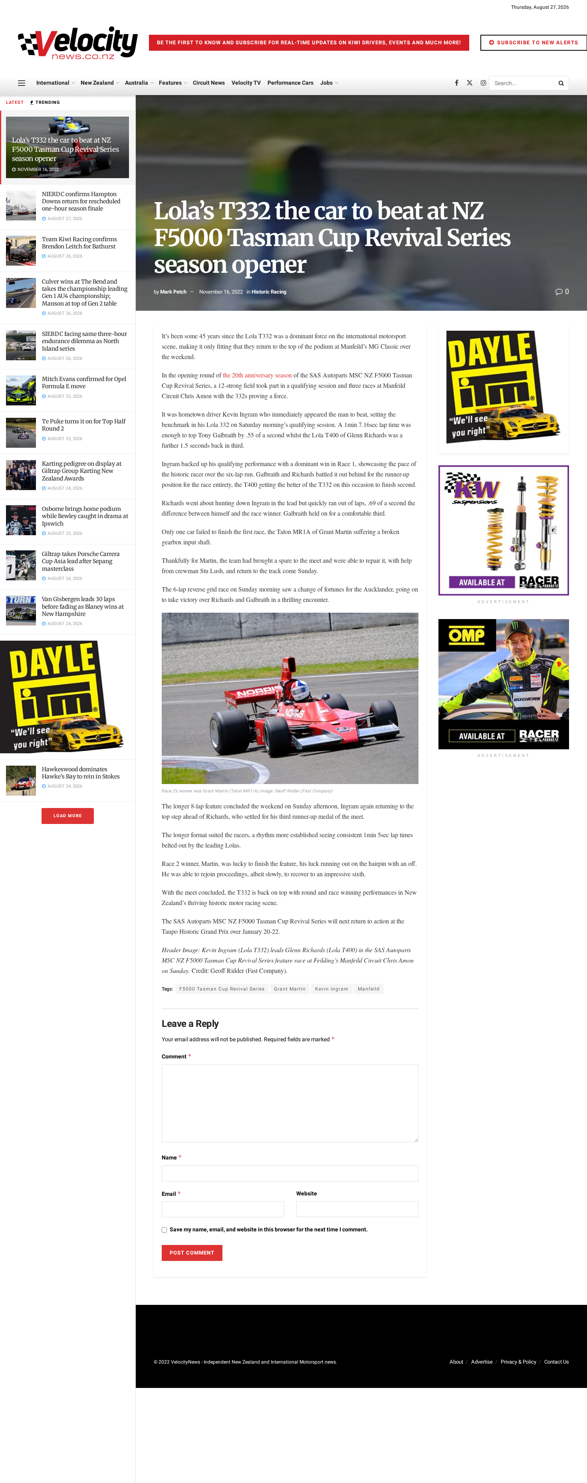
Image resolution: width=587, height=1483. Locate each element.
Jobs (326, 83)
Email (171, 1194)
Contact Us (556, 1362)
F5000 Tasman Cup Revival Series (222, 989)
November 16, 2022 (221, 292)
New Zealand (97, 83)
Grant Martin (290, 989)
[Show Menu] (21, 83)
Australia (136, 83)
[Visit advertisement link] (67, 697)
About (456, 1362)
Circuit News (209, 83)
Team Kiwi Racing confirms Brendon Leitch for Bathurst (79, 243)
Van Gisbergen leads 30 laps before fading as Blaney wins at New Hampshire (83, 606)
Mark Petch (173, 292)
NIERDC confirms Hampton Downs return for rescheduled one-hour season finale (81, 201)
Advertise (482, 1362)
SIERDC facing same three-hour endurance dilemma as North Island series (84, 341)
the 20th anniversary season (258, 375)
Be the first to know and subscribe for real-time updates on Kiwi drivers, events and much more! (309, 42)
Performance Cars (290, 83)
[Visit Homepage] (78, 42)
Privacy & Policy (518, 1362)
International (52, 83)
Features (170, 83)
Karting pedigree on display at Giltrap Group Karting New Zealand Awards (81, 471)
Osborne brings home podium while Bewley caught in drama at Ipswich (85, 516)
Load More (68, 815)
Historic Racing (269, 292)
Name (172, 1157)
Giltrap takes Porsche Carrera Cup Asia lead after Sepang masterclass (81, 561)
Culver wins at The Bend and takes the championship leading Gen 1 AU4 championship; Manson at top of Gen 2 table (84, 292)
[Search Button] (562, 83)
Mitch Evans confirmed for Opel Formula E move (84, 382)
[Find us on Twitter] (469, 83)
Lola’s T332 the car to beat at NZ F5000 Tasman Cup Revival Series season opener (65, 149)
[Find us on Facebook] (456, 83)
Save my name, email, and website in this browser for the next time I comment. (269, 1229)
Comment (177, 1056)
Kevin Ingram (332, 989)
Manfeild (369, 989)
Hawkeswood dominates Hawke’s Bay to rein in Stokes (81, 773)
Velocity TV (246, 83)
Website (306, 1193)
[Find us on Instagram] (483, 83)
